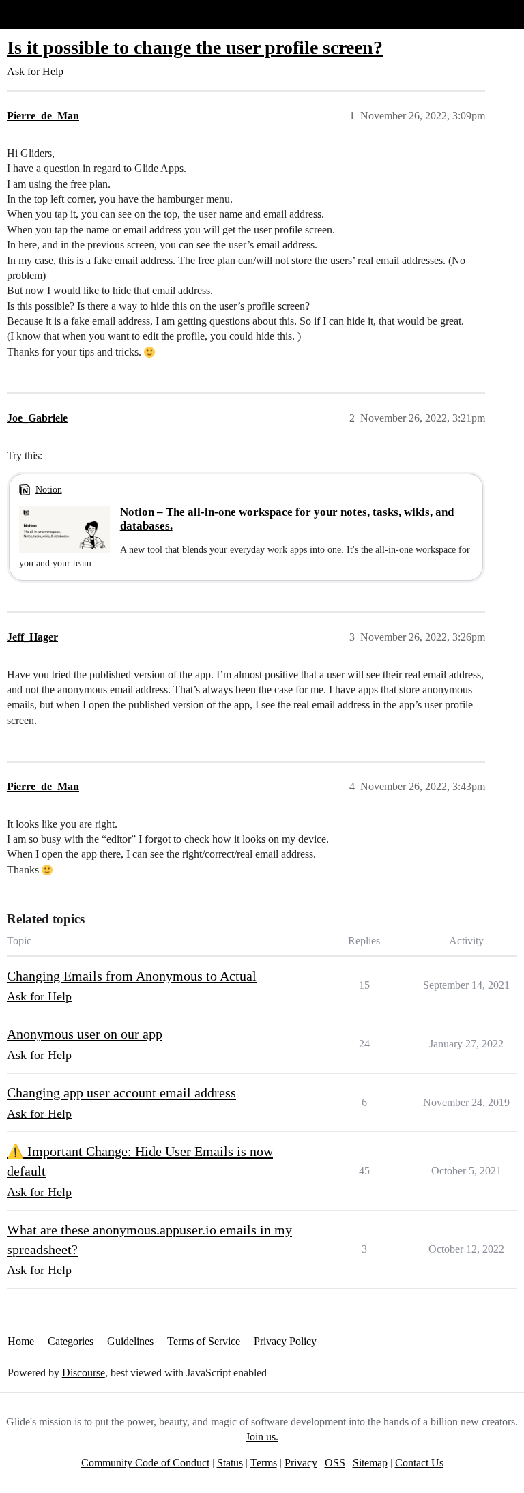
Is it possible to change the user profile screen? (195, 47)
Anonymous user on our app (84, 1033)
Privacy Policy (285, 1341)
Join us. (262, 1437)
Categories (70, 1341)
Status (230, 1462)
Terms (263, 1462)
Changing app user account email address (121, 1092)
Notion (48, 489)
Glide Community (46, 14)
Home (21, 1341)
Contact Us (419, 1462)
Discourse (83, 1372)
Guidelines (130, 1341)
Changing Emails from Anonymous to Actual (132, 975)
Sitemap (370, 1462)
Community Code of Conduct (145, 1462)
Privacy (301, 1462)
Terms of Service (203, 1341)
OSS (335, 1462)
